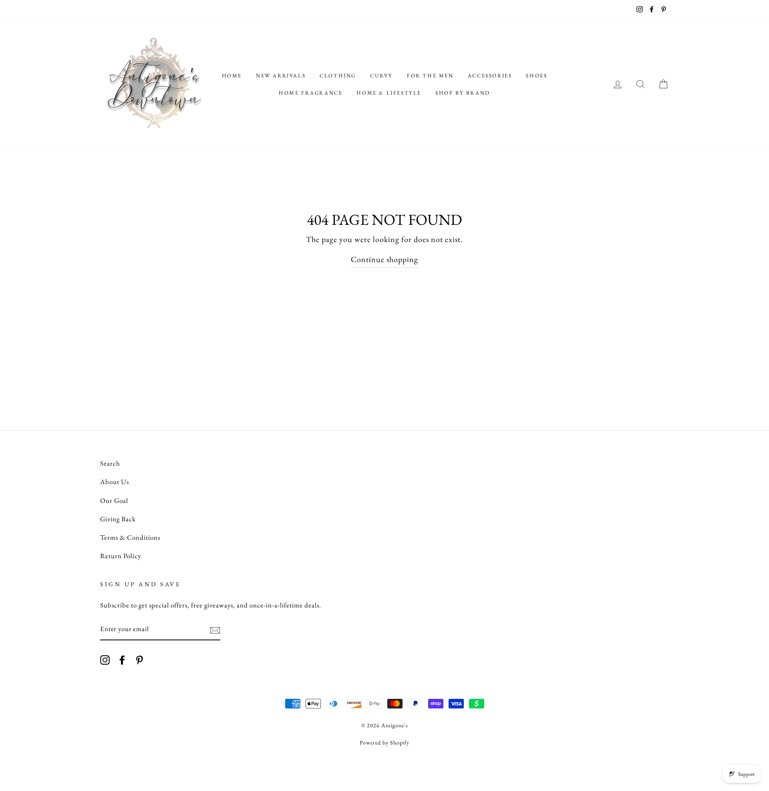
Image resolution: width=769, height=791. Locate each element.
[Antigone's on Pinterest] (139, 659)
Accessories (490, 75)
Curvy (381, 75)
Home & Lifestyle (388, 92)
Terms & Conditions (130, 537)
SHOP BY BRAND (462, 92)
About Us (114, 481)
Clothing (338, 75)
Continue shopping (384, 259)
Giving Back (118, 519)
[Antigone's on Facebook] (122, 659)
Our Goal (114, 500)
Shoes (536, 75)
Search (110, 463)
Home (232, 75)
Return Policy (120, 555)
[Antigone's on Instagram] (105, 659)
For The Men (430, 75)
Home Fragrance (310, 92)
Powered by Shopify (384, 742)
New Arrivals (281, 75)
